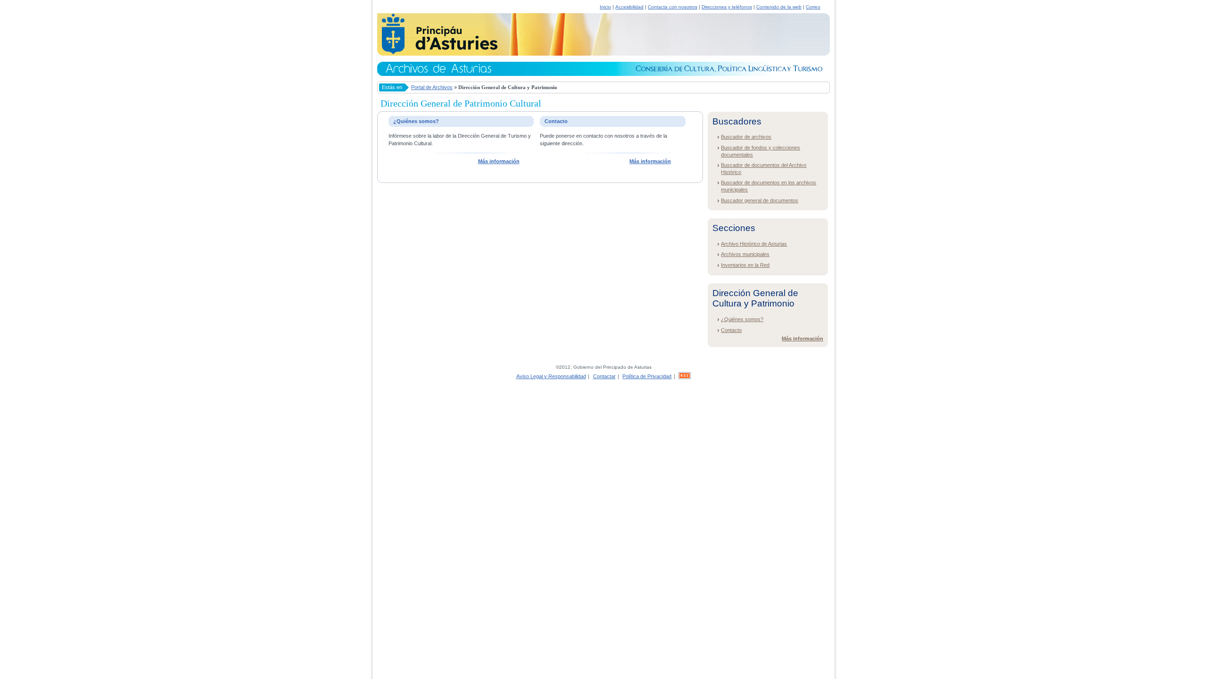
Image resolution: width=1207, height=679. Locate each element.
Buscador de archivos (746, 137)
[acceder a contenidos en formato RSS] (684, 376)
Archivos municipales (745, 254)
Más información (499, 161)
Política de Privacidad (646, 376)
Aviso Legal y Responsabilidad (551, 376)
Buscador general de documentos (759, 200)
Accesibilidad (629, 6)
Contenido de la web (779, 6)
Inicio (605, 6)
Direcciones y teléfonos (727, 6)
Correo (813, 6)
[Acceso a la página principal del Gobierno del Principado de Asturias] (437, 53)
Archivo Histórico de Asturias (754, 244)
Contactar (604, 376)
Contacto (731, 330)
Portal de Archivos (432, 87)
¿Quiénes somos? (742, 319)
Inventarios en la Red (745, 265)
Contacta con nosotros (672, 6)
